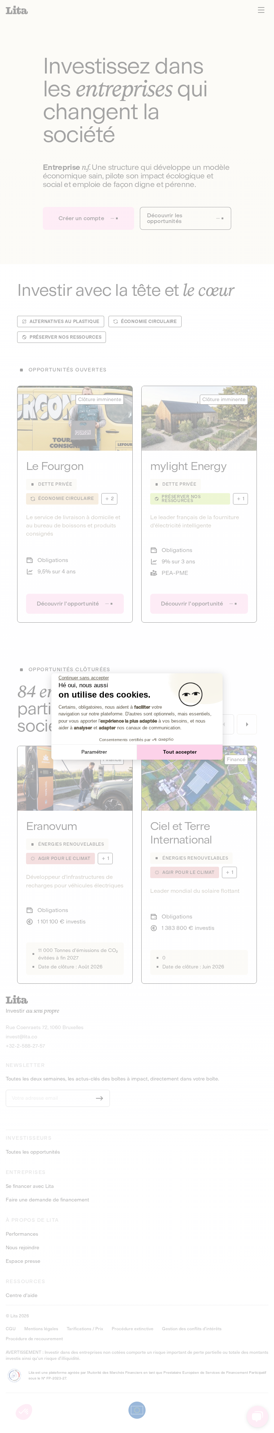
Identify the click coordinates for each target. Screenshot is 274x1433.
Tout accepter (180, 752)
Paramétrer (94, 752)
